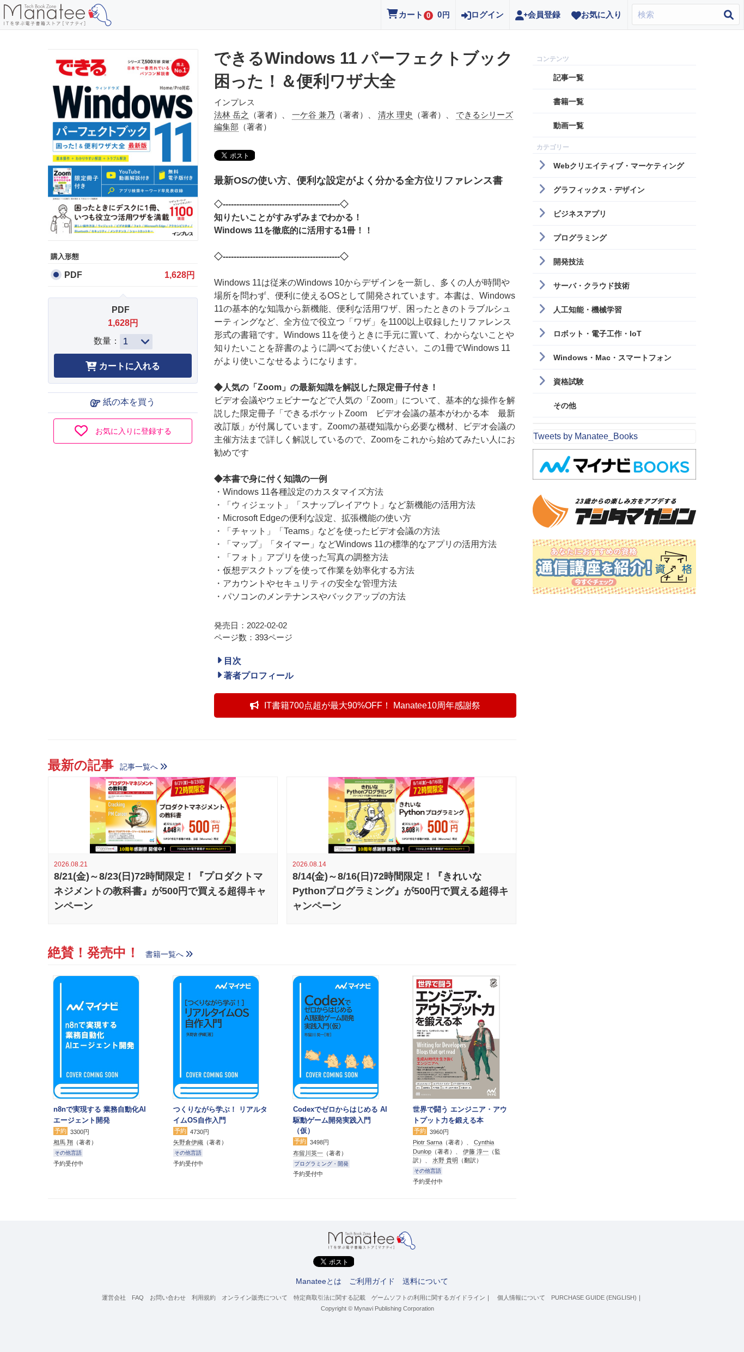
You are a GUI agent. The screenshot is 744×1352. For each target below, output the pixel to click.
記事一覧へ (139, 766)
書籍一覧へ (164, 954)
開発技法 (568, 261)
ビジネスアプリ (580, 213)
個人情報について (521, 1297)
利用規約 (204, 1297)
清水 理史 (395, 114)
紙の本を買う (129, 402)
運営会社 (114, 1297)
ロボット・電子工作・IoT (597, 333)
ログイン (487, 14)
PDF (73, 275)
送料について (425, 1281)
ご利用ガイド (372, 1281)
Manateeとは (318, 1281)
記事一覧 (568, 77)
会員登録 (544, 14)
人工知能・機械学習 (587, 309)
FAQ (138, 1297)
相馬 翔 (63, 1142)
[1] (136, 341)
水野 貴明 (445, 1160)
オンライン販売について (255, 1297)
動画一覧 (568, 125)
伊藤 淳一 (476, 1151)
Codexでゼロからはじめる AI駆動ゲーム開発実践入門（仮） (340, 1120)
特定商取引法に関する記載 (329, 1297)
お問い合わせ (168, 1297)
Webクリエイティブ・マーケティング (618, 165)
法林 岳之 (231, 114)
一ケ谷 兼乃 (313, 114)
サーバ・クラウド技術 (591, 285)
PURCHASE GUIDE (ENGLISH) (594, 1297)
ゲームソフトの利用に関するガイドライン (428, 1297)
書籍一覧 (568, 101)
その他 (564, 405)
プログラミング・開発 (321, 1164)
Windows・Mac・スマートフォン (612, 357)
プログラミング (580, 237)
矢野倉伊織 (188, 1142)
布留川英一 (308, 1153)
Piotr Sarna (427, 1142)
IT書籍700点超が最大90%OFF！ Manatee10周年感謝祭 (372, 705)
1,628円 (179, 275)
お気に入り (601, 14)
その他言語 (68, 1153)
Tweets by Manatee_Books (585, 436)
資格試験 (568, 381)
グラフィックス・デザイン (599, 189)
